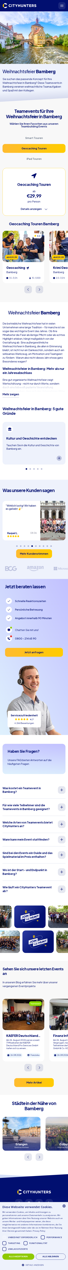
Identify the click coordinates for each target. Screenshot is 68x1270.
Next (39, 289)
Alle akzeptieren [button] (18, 1256)
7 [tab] (40, 545)
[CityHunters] (20, 5)
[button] (34, 1264)
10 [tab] (51, 545)
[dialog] (34, 1236)
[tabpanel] (34, 443)
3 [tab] (34, 468)
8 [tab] (43, 545)
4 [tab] (38, 468)
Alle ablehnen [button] (51, 1256)
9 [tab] (47, 545)
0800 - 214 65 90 (25, 638)
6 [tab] (36, 545)
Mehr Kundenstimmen (34, 553)
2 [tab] (30, 468)
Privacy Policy (39, 1231)
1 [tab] (26, 468)
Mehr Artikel (34, 1082)
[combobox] (64, 1206)
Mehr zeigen (11, 394)
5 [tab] (41, 468)
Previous (28, 289)
